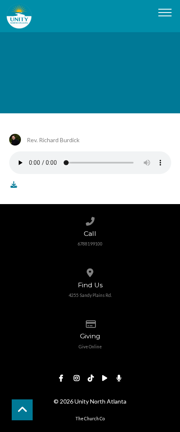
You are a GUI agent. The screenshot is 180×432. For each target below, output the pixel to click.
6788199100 (90, 243)
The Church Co (90, 418)
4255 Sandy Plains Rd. (90, 295)
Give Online (90, 346)
